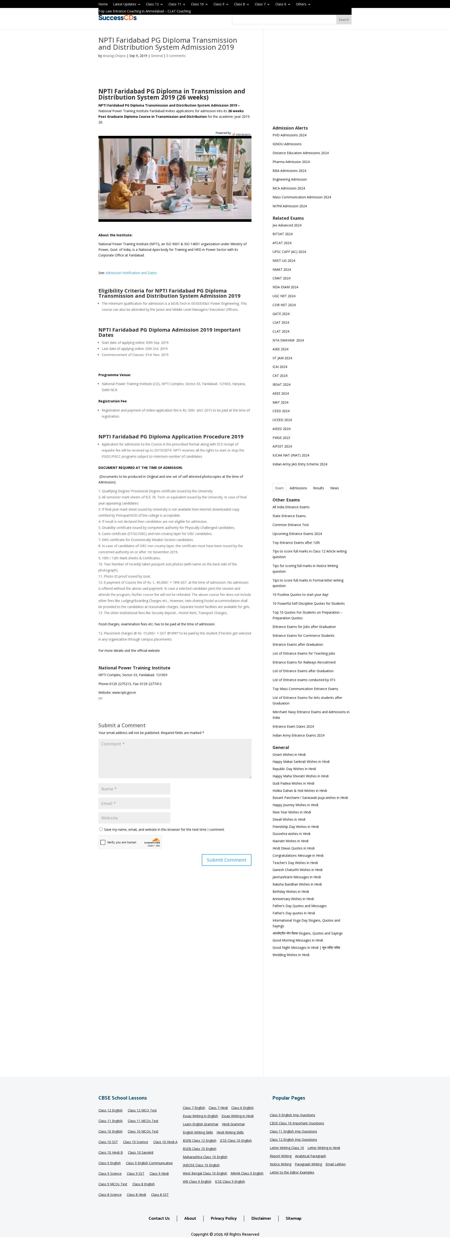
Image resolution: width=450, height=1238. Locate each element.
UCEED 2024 (282, 420)
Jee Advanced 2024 (287, 225)
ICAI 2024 (280, 366)
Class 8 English (143, 1184)
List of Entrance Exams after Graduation (303, 671)
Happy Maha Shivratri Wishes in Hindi (301, 776)
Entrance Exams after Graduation (298, 644)
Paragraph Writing (308, 1164)
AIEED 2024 (282, 428)
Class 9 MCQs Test (112, 1184)
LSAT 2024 (281, 322)
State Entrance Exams (289, 516)
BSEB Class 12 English (199, 1141)
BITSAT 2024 (282, 234)
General (157, 55)
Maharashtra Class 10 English (205, 1157)
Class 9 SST (135, 1174)
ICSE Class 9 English (230, 1182)
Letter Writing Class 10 (287, 1148)
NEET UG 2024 (284, 260)
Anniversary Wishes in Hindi (293, 899)
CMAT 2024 (281, 278)
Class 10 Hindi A (165, 1142)
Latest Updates (124, 4)
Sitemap (293, 1219)
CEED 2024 (281, 411)
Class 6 (280, 4)
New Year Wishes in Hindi (292, 812)
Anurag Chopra (114, 55)
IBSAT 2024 (282, 384)
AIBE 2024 (281, 349)
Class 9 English (109, 1163)
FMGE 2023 (281, 437)
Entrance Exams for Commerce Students (303, 635)
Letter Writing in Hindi (324, 1148)
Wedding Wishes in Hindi (291, 955)
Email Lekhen (336, 1164)
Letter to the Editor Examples (292, 1173)
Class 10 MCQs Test (143, 1132)
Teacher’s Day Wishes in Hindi (295, 862)
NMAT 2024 (282, 269)
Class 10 (197, 4)
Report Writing (281, 1156)
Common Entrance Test (291, 525)
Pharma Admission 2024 (291, 161)
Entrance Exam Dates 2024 (293, 726)
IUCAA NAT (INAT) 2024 (291, 455)
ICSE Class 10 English (236, 1141)
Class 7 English (194, 1108)
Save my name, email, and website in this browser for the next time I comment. (164, 829)
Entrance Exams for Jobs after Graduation (304, 626)
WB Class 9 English (197, 1182)
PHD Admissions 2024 (289, 135)
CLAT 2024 (281, 331)
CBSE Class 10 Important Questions (297, 1123)
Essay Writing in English (200, 1116)
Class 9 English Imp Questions (292, 1115)
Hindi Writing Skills (230, 1132)
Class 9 (219, 4)
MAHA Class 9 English (247, 1173)
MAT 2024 (281, 402)
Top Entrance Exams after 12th (296, 542)
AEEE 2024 (281, 393)
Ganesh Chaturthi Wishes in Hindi (297, 869)
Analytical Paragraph (310, 1156)
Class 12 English (110, 1110)
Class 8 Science (110, 1195)
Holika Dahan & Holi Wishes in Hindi (300, 790)
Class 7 (260, 4)
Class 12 (152, 4)
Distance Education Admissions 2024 (301, 153)
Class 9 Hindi (159, 1174)
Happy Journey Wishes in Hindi (295, 805)
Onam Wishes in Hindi (289, 754)
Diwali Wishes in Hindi (289, 819)
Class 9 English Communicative (149, 1163)
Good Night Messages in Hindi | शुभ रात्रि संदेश (306, 947)
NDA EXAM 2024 (285, 287)
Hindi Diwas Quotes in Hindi (294, 848)
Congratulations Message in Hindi (298, 855)
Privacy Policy (224, 1219)
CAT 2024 (280, 375)
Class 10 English (110, 1132)
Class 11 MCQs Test (143, 1121)
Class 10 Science (135, 1142)
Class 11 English (110, 1121)
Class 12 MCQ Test (142, 1110)
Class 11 (175, 4)
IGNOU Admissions (287, 144)
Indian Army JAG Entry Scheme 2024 (300, 464)
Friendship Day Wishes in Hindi (296, 826)
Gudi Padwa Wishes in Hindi (293, 783)
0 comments (176, 55)
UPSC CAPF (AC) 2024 (289, 251)
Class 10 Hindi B (110, 1153)
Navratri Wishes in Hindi (290, 841)
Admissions (298, 488)
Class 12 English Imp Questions (293, 1140)
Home (103, 4)
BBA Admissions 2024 (289, 170)
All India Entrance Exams (291, 507)
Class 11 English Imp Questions (293, 1132)
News (334, 488)
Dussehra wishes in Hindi (291, 833)
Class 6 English (242, 1108)
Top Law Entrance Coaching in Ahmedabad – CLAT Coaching (144, 11)
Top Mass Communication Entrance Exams (305, 688)
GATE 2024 (281, 313)
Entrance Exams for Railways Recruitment (304, 662)
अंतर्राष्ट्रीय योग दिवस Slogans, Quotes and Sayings (308, 933)
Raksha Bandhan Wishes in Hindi (297, 884)
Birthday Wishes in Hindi (291, 891)
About (190, 1219)
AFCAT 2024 (282, 243)
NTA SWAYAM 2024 (288, 340)
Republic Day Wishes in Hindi (294, 769)
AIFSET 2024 (282, 446)
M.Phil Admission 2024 (290, 206)
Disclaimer (261, 1219)
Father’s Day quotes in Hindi (294, 913)
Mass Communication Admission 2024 (302, 197)
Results (318, 488)
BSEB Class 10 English (199, 1149)
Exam (279, 488)
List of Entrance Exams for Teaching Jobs (304, 653)
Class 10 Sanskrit (141, 1153)
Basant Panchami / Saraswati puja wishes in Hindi (310, 797)
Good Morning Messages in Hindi (298, 940)
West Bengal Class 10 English (205, 1173)
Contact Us (159, 1219)
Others (301, 4)
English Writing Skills (198, 1132)
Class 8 (239, 4)
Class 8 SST (160, 1195)
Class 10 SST (108, 1142)
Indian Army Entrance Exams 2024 (298, 735)
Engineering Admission (290, 179)
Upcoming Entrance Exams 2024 (297, 533)
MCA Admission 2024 (289, 188)
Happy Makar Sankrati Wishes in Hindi (301, 761)
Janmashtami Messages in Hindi (297, 877)
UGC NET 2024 (284, 296)
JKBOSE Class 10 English (201, 1165)
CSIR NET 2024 (284, 305)
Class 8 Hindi (136, 1195)
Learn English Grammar (200, 1124)
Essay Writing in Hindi (237, 1116)
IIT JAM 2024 (283, 358)
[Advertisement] (312, 80)
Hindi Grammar (233, 1124)
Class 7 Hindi (218, 1108)
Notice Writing (280, 1164)
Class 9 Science (110, 1174)
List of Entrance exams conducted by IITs (304, 680)
